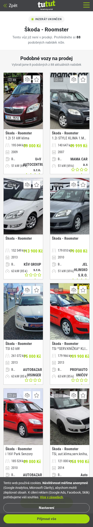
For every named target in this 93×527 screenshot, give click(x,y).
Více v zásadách (51, 497)
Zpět (13, 5)
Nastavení (46, 508)
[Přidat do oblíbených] (36, 79)
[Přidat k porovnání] (27, 79)
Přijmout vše (46, 519)
